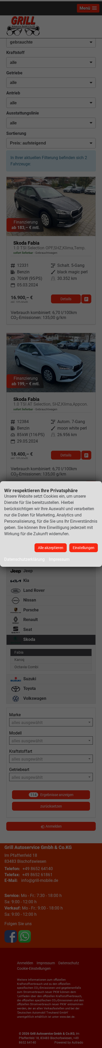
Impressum (59, 559)
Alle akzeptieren (50, 548)
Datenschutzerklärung (24, 559)
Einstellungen (83, 548)
